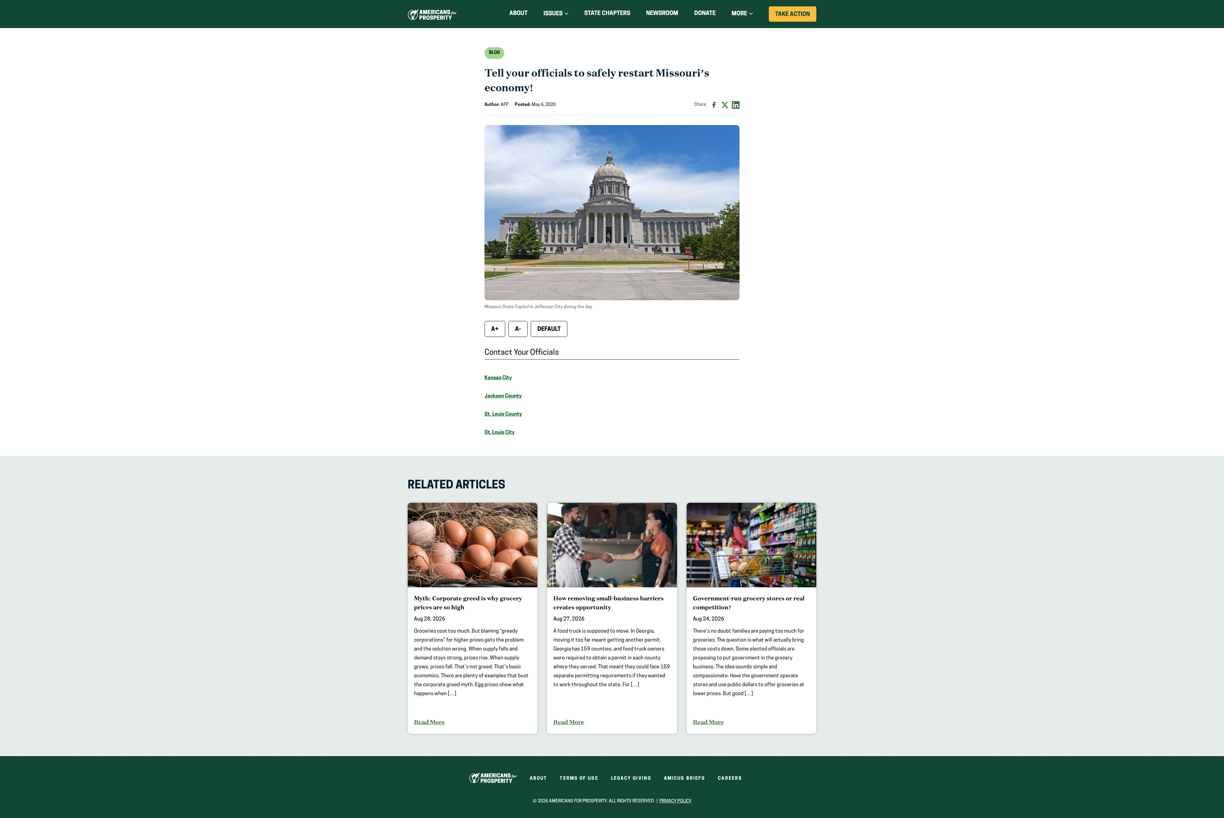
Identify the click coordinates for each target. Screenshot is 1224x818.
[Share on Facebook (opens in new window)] (714, 105)
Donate (705, 15)
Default (549, 329)
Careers (730, 778)
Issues (553, 14)
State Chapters (607, 14)
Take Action (795, 16)
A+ (495, 329)
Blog (494, 52)
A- (518, 329)
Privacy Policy (675, 801)
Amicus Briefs (684, 778)
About (518, 14)
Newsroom (662, 14)
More (739, 14)
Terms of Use (579, 778)
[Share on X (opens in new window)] (725, 105)
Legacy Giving (631, 778)
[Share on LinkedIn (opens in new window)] (736, 105)
